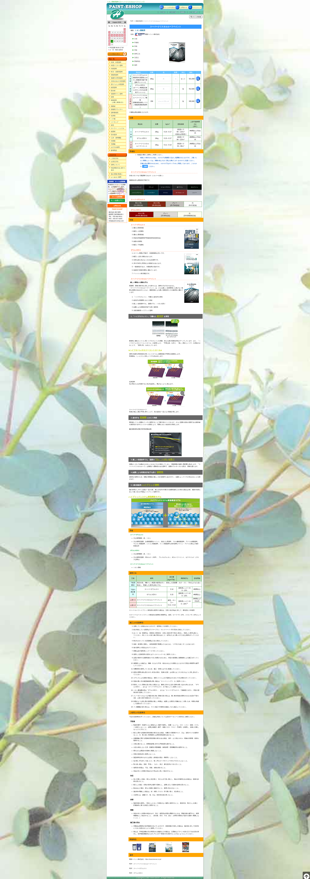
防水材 (113, 90)
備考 (135, 65)
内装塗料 (114, 68)
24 (112, 41)
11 (114, 35)
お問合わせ (183, 7)
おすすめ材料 (115, 147)
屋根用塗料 (114, 75)
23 (109, 41)
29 (124, 41)
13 (119, 35)
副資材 (113, 131)
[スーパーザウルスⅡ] (157, 847)
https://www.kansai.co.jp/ (153, 859)
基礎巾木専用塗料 (117, 78)
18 (114, 38)
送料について (115, 165)
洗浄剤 (113, 116)
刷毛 (112, 125)
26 (117, 41)
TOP (131, 21)
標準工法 (137, 54)
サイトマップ (197, 7)
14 (122, 35)
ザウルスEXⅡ (138, 873)
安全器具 (114, 134)
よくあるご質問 (116, 177)
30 (109, 44)
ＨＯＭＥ (162, 12)
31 (112, 44)
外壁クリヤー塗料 (117, 65)
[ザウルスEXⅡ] (174, 847)
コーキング (114, 122)
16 (109, 38)
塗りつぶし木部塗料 (117, 84)
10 (112, 35)
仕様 (135, 39)
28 (122, 41)
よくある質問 (193, 12)
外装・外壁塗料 (116, 62)
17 (112, 38)
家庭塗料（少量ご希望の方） (117, 101)
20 (119, 38)
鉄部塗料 (114, 87)
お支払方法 (114, 161)
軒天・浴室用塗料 (117, 72)
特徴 (135, 46)
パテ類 (113, 119)
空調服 (113, 144)
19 (117, 38)
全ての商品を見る (114, 54)
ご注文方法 (172, 12)
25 (114, 41)
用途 (135, 50)
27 (119, 41)
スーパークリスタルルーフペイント (145, 864)
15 (124, 35)
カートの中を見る (169, 7)
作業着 (113, 141)
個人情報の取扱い (117, 174)
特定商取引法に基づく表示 (118, 169)
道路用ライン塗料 (117, 94)
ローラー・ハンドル (117, 128)
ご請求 (145, 166)
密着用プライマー (117, 109)
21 (122, 38)
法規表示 (182, 12)
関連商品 (137, 61)
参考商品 (114, 150)
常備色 (136, 42)
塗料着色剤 (114, 112)
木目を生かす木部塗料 (118, 81)
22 (124, 38)
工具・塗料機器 (116, 138)
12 (117, 35)
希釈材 (113, 106)
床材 (112, 97)
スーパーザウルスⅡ (140, 868)
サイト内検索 (196, 17)
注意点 (136, 57)
